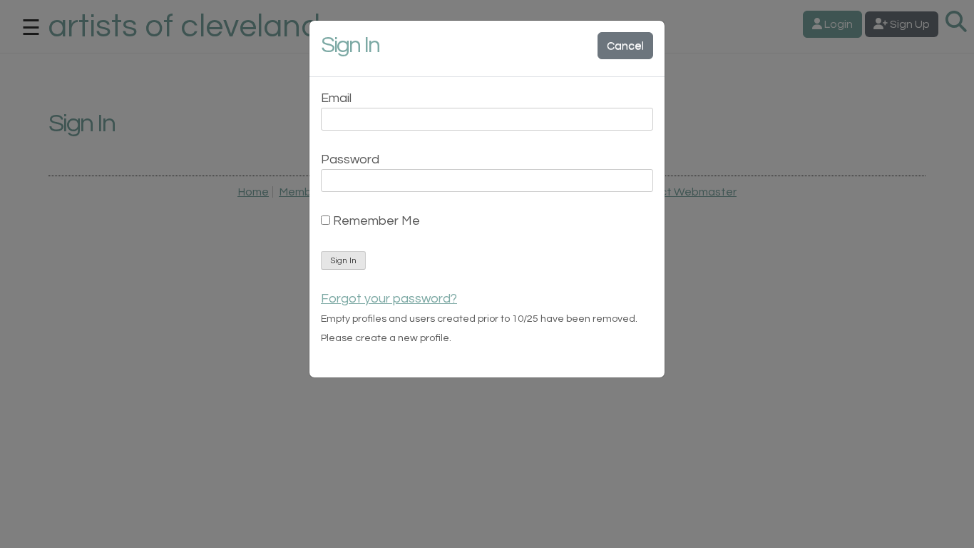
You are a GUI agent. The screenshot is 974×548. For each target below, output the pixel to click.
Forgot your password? (389, 298)
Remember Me (375, 221)
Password (350, 159)
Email (336, 98)
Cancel (625, 45)
